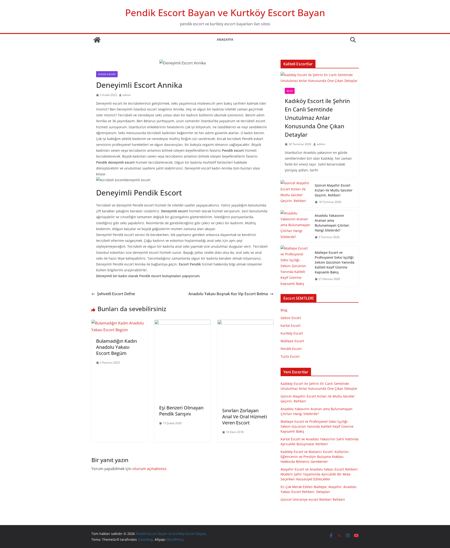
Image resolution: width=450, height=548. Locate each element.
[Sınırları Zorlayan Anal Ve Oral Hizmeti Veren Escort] (246, 323)
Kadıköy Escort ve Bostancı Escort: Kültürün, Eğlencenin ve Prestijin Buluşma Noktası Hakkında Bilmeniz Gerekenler (315, 456)
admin (127, 95)
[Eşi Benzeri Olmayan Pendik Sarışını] (182, 323)
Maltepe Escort (292, 341)
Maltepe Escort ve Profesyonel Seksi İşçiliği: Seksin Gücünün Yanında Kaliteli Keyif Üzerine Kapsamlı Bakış (334, 262)
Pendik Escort (107, 74)
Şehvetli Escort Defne (116, 293)
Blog (290, 90)
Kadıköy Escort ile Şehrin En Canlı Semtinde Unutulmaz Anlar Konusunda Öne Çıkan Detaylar (317, 117)
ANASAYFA (225, 39)
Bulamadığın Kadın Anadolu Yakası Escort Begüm (116, 347)
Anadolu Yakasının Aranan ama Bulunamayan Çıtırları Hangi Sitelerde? (332, 222)
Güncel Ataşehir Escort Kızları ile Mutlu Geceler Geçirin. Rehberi (333, 190)
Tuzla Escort (290, 356)
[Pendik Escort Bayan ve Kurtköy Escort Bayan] (97, 39)
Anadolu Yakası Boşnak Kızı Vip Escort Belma (228, 293)
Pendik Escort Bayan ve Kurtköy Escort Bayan (225, 12)
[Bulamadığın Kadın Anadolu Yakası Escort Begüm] (119, 323)
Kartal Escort (290, 325)
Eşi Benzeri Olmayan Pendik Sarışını (181, 411)
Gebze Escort (291, 318)
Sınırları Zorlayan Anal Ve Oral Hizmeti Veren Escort (244, 416)
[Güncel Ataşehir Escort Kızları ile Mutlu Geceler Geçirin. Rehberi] (296, 193)
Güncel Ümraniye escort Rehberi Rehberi (313, 499)
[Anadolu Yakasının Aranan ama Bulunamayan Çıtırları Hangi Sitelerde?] (296, 226)
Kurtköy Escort (292, 333)
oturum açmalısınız (149, 468)
